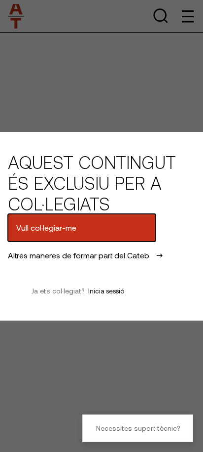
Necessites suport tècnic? (138, 428)
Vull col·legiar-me (46, 227)
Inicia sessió (106, 291)
